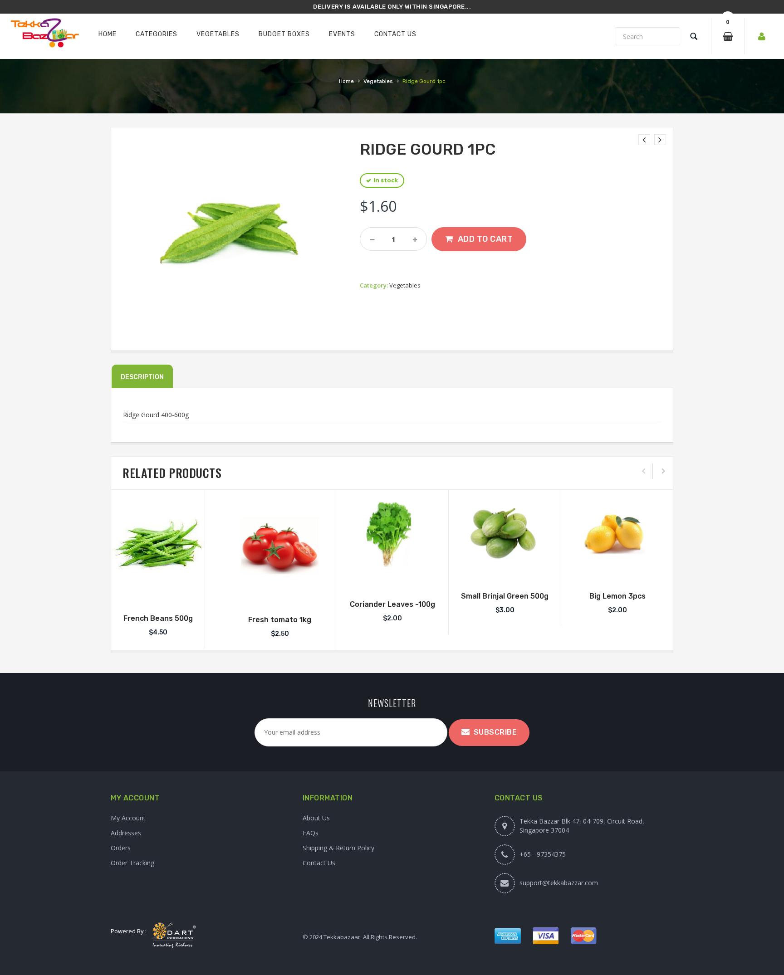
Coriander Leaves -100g (392, 604)
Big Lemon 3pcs (617, 596)
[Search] (693, 36)
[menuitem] (107, 34)
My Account (128, 818)
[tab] (142, 376)
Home (346, 81)
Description (142, 377)
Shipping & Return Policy (338, 847)
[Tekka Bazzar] (44, 35)
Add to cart (485, 239)
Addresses (126, 833)
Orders (121, 847)
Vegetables (378, 81)
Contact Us (319, 862)
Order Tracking (132, 862)
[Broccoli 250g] (644, 139)
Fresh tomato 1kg (279, 619)
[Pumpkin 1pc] (660, 139)
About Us (316, 818)
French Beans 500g (158, 618)
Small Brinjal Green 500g (505, 596)
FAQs (310, 833)
